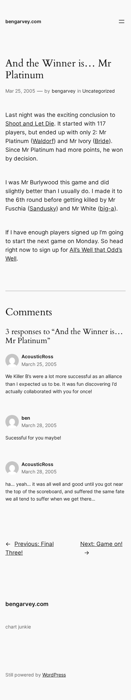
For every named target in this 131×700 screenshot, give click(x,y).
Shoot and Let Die (29, 123)
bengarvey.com (23, 21)
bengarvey (64, 91)
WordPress (54, 675)
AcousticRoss (37, 356)
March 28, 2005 (39, 425)
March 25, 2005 (39, 364)
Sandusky (43, 208)
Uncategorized (98, 91)
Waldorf (43, 141)
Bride (102, 141)
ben (25, 418)
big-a (107, 208)
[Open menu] (122, 21)
